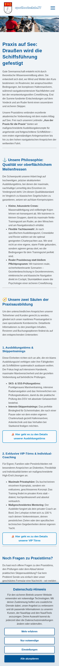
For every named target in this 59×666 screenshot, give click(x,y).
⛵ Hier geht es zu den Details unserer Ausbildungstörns (29, 436)
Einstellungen (30, 649)
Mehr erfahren (29, 631)
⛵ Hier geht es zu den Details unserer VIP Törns (29, 538)
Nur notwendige (29, 640)
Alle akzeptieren (29, 658)
